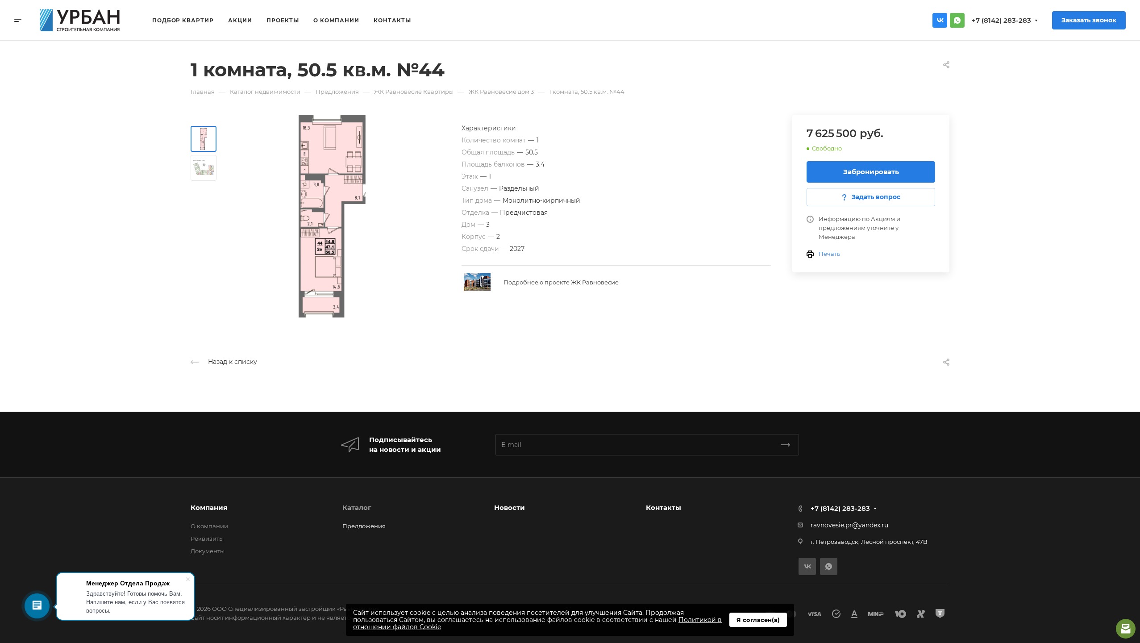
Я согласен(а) (758, 619)
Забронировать (871, 171)
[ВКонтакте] (939, 20)
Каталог (356, 507)
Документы (208, 551)
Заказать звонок (1088, 20)
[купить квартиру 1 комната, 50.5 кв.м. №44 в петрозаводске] (332, 216)
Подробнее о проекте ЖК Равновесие (561, 282)
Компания (209, 507)
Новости (509, 507)
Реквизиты (207, 538)
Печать (829, 253)
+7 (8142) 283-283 (1001, 20)
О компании (209, 526)
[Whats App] (957, 20)
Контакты (663, 507)
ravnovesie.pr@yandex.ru (849, 525)
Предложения (364, 526)
